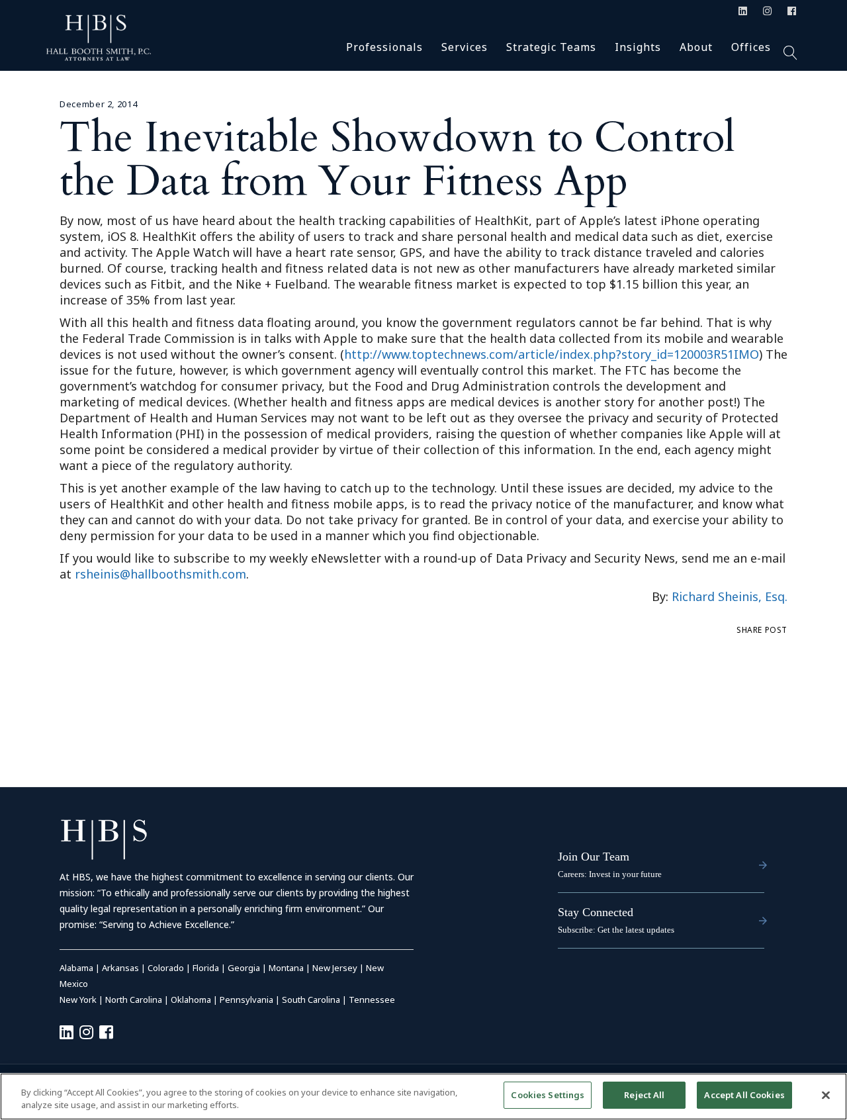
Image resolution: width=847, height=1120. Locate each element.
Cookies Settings (547, 1095)
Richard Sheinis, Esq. (729, 596)
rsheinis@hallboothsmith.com (160, 574)
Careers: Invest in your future (610, 874)
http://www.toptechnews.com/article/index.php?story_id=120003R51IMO (551, 354)
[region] (423, 1096)
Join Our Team (593, 856)
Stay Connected (595, 912)
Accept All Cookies (744, 1095)
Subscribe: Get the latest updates (616, 930)
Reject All (644, 1095)
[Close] (825, 1094)
